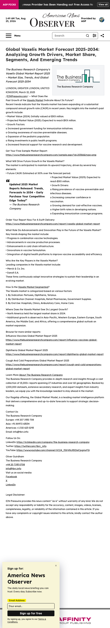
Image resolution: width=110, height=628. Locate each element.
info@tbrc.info (13, 468)
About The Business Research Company (41, 374)
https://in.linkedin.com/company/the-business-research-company (53, 442)
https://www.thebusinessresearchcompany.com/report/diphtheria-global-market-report (55, 354)
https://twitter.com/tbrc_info (30, 446)
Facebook (11, 476)
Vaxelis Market (35, 100)
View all (103, 4)
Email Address (17, 600)
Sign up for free (31, 613)
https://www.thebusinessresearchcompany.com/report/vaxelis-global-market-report (53, 223)
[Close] (56, 565)
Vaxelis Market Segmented (33, 287)
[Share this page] (102, 35)
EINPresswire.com (17, 96)
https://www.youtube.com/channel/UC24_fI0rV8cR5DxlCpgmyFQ (53, 450)
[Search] (87, 35)
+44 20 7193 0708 (15, 464)
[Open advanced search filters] (94, 35)
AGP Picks (9, 4)
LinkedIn (11, 484)
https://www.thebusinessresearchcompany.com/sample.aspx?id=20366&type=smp (51, 154)
